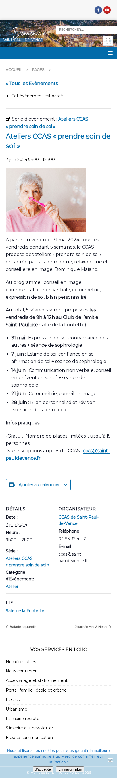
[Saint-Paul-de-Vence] (58, 43)
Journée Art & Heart (91, 626)
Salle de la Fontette (25, 610)
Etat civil (14, 699)
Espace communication (29, 737)
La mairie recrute (22, 718)
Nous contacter (21, 671)
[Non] (110, 760)
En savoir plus (70, 769)
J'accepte (43, 769)
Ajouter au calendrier (39, 484)
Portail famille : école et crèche (36, 690)
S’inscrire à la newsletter (29, 727)
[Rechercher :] (86, 29)
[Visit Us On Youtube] (107, 11)
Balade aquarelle (22, 626)
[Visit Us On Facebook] (98, 11)
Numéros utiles (21, 661)
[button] (109, 52)
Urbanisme (16, 709)
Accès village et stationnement (37, 680)
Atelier (12, 586)
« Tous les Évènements (32, 83)
